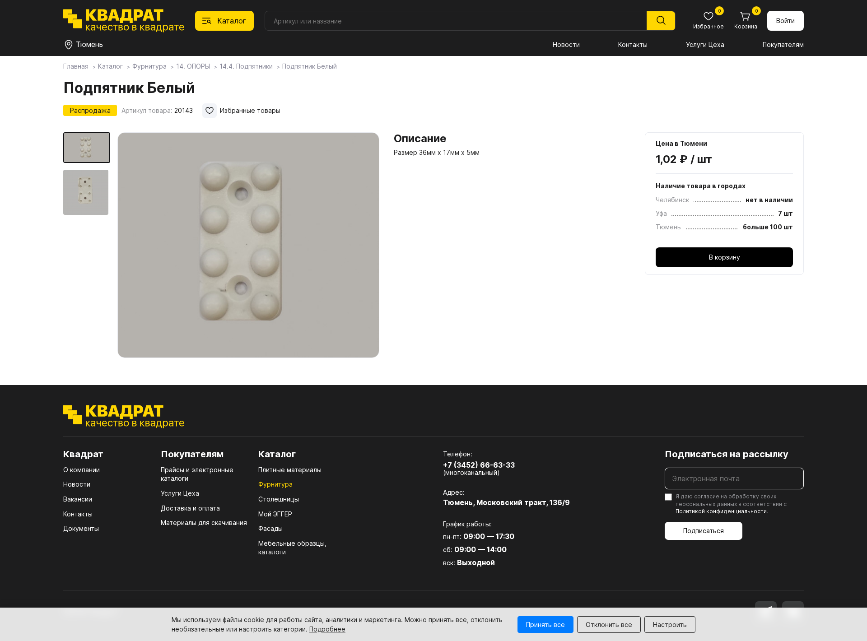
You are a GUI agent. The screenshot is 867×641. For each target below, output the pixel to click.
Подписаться (703, 530)
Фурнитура (275, 484)
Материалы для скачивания (204, 522)
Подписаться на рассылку (726, 454)
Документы (81, 528)
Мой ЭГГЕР (275, 514)
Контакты (633, 44)
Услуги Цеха (705, 44)
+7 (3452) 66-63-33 (479, 465)
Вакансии (77, 499)
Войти (785, 20)
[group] (248, 245)
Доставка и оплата (190, 508)
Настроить (670, 624)
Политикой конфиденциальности (721, 511)
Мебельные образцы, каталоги (292, 547)
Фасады (270, 528)
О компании (81, 470)
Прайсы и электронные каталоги (197, 474)
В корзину (724, 257)
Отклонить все (609, 624)
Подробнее (327, 629)
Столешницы (278, 499)
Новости (566, 44)
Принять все (545, 624)
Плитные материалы (290, 470)
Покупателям (783, 44)
